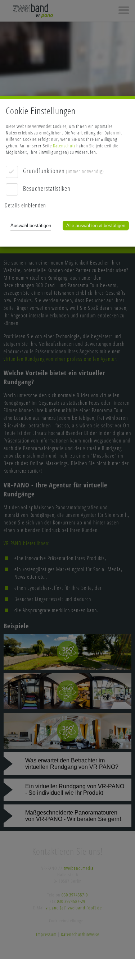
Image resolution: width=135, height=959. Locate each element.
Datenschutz (64, 145)
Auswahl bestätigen (30, 225)
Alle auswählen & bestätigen (95, 225)
